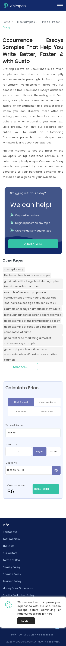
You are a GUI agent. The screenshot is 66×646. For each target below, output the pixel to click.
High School (21, 402)
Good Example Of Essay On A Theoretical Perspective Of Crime (30, 329)
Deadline (11, 462)
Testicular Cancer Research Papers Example (32, 315)
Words (53, 451)
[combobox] (33, 432)
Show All (20, 366)
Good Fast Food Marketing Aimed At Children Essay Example (27, 340)
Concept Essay (14, 269)
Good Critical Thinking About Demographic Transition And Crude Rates (31, 283)
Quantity (11, 444)
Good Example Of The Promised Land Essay (32, 321)
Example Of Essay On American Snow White (32, 309)
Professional (47, 411)
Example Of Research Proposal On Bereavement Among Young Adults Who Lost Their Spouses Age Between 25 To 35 (30, 298)
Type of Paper (14, 425)
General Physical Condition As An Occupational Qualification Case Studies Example (30, 354)
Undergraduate (47, 402)
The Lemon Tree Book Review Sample (27, 275)
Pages (39, 451)
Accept (26, 620)
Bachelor (21, 411)
